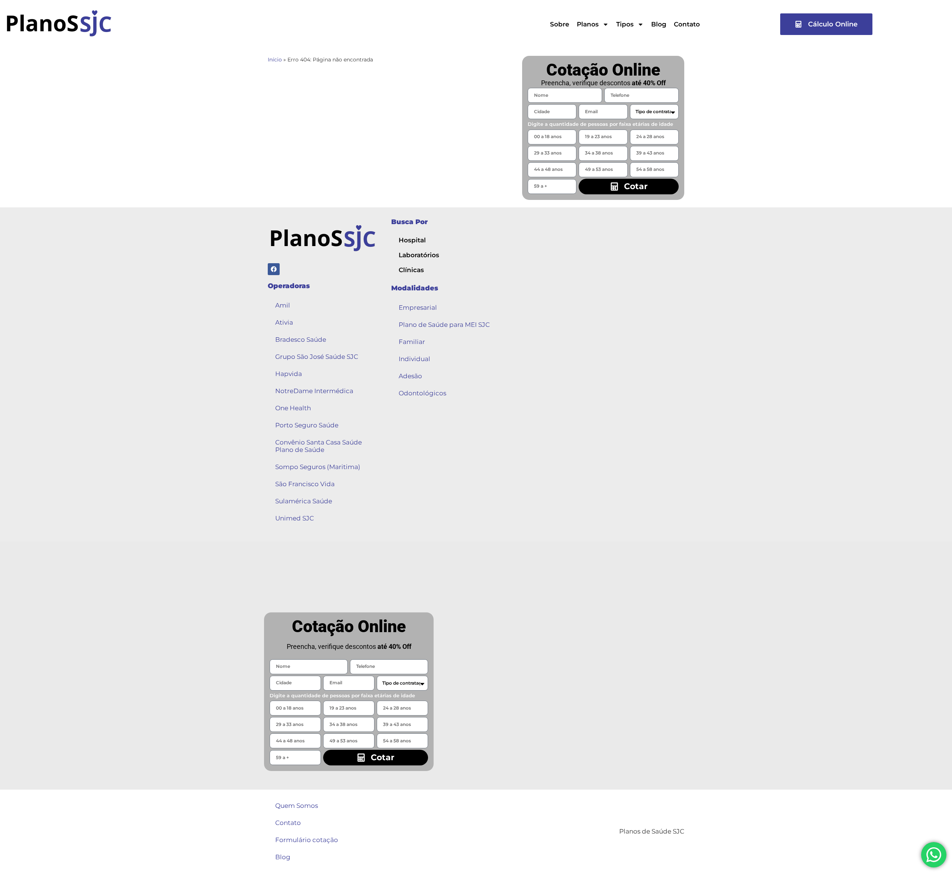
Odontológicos (422, 393)
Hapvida (288, 373)
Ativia (284, 322)
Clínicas (411, 270)
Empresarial (418, 307)
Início (275, 59)
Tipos (625, 24)
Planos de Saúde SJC (651, 831)
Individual (414, 359)
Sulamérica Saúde (303, 501)
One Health (293, 408)
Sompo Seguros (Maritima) (317, 467)
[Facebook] (274, 269)
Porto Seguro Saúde (306, 425)
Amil (282, 305)
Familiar (412, 341)
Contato (687, 24)
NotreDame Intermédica (314, 391)
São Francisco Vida (305, 484)
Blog (658, 24)
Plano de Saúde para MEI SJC (444, 324)
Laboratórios (419, 255)
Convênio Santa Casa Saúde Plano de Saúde (318, 446)
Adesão (410, 376)
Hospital (412, 240)
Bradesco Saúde (300, 339)
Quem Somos (296, 805)
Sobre (559, 24)
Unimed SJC (294, 518)
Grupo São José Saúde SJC (316, 356)
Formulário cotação (306, 840)
